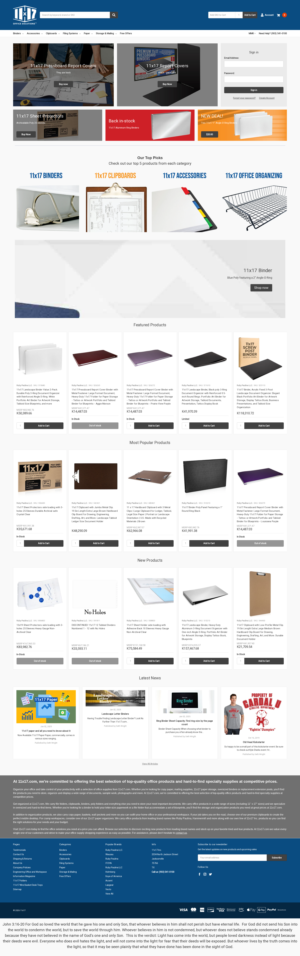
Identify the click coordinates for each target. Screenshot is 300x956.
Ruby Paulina (111, 858)
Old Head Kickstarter (254, 742)
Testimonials (19, 850)
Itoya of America (113, 876)
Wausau (109, 854)
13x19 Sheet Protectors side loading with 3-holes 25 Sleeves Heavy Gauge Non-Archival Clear (40, 628)
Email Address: (231, 58)
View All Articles (150, 764)
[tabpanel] (40, 383)
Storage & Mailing (105, 33)
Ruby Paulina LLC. (114, 850)
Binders (17, 33)
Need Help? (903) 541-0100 (273, 33)
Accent (108, 880)
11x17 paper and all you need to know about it (46, 730)
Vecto (108, 889)
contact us (181, 833)
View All (109, 893)
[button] (261, 288)
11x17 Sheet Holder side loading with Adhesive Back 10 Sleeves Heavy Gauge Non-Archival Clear (148, 628)
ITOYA (108, 863)
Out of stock (95, 425)
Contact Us (18, 854)
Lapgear (109, 885)
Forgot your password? (244, 98)
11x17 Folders (20, 880)
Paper (87, 33)
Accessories (33, 33)
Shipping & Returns (22, 858)
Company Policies (22, 867)
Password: (229, 73)
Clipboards (51, 33)
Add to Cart (250, 15)
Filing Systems (70, 33)
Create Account (267, 98)
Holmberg (110, 872)
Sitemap (17, 889)
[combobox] (79, 15)
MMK (251, 33)
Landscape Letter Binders (115, 713)
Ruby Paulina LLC (113, 867)
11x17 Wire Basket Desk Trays (28, 885)
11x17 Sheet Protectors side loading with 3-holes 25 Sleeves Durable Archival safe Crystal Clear (40, 511)
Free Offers (126, 33)
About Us (17, 863)
